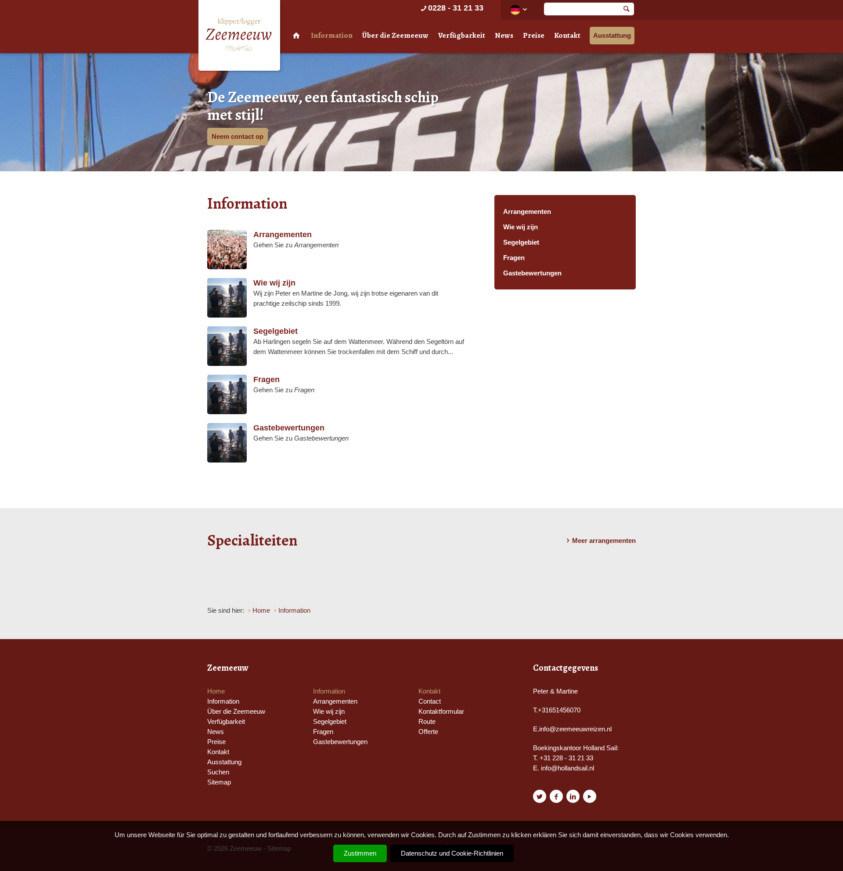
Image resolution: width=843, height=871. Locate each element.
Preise (533, 35)
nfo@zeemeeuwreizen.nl (576, 729)
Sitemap (219, 782)
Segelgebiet (521, 242)
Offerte (428, 731)
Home (216, 691)
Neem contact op (237, 136)
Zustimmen (360, 853)
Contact (429, 701)
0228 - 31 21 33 (455, 8)
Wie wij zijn (520, 227)
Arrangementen (527, 211)
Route (427, 721)
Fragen (514, 257)
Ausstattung (612, 35)
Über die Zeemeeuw (395, 35)
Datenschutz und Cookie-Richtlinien (452, 853)
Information (332, 35)
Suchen (218, 772)
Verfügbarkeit (461, 35)
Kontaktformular (441, 711)
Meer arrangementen (604, 540)
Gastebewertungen (532, 273)
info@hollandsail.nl (567, 768)
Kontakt (567, 35)
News (504, 35)
